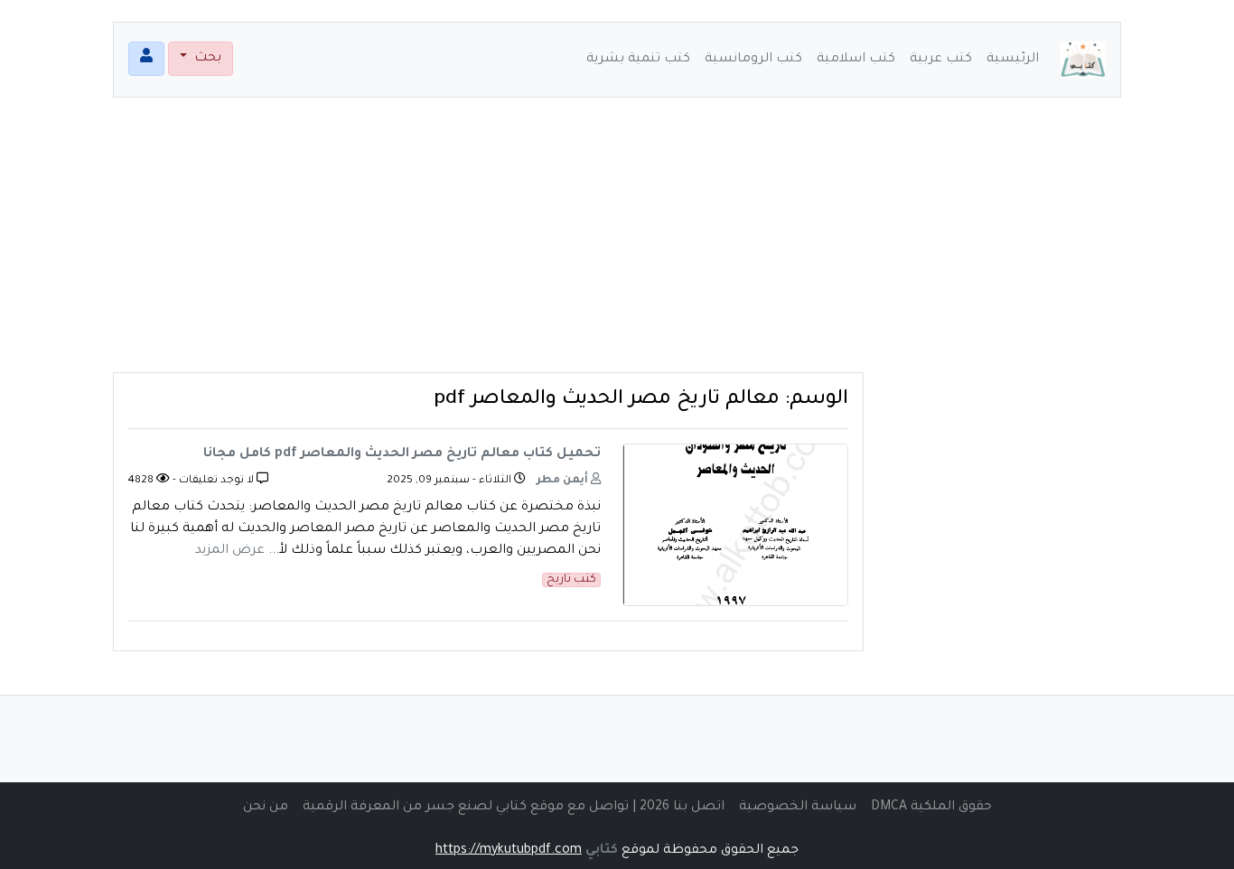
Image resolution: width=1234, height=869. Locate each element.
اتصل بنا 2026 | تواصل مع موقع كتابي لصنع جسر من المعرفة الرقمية (514, 807)
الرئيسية (1012, 59)
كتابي (601, 851)
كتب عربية (941, 59)
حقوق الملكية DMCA (931, 807)
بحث (206, 58)
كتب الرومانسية (753, 59)
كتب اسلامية (856, 59)
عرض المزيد (230, 551)
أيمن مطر (564, 481)
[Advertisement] (617, 245)
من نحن (265, 807)
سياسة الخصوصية (797, 807)
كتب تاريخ (571, 580)
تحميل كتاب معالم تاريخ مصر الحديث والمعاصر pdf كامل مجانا (402, 454)
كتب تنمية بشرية (638, 59)
